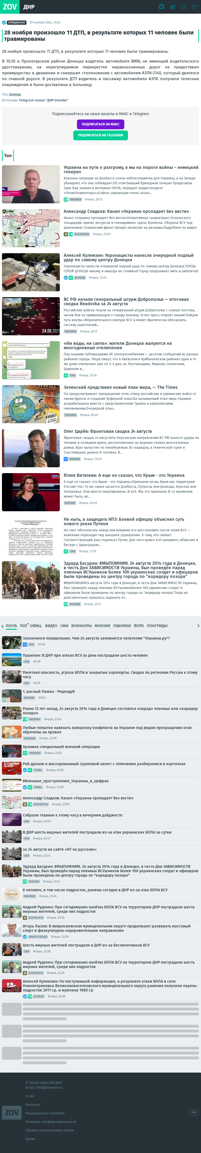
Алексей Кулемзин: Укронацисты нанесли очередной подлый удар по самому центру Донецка (129, 257)
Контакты (32, 1105)
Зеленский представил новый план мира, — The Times (121, 387)
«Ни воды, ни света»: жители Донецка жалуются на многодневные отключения (118, 345)
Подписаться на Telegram (100, 135)
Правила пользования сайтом (49, 1130)
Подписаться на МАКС (100, 124)
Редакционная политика (45, 1113)
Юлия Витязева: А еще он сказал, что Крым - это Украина (124, 475)
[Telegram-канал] (172, 7)
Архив (30, 1139)
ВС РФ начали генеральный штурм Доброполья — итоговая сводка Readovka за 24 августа (126, 301)
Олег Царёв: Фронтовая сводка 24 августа (108, 431)
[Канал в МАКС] (162, 7)
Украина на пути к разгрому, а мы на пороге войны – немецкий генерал (131, 169)
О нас (30, 1096)
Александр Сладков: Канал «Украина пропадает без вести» (126, 211)
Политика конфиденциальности (50, 1122)
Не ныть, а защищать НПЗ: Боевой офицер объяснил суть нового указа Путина (124, 521)
